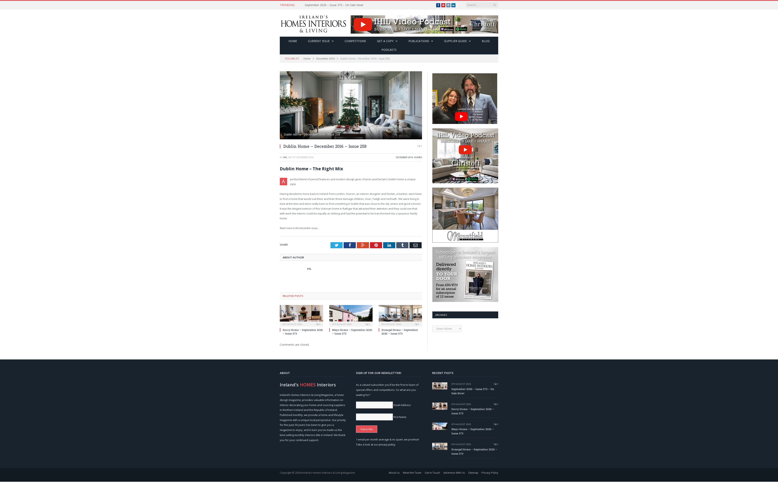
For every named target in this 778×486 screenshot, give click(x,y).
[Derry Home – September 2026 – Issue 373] (301, 315)
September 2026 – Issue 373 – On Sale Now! (472, 391)
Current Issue (319, 41)
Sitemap (473, 472)
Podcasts (389, 50)
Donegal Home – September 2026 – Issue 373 (400, 331)
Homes (418, 157)
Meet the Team (412, 472)
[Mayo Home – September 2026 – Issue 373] (351, 315)
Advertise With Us (454, 472)
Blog (486, 41)
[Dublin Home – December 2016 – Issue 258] (351, 105)
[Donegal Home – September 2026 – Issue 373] (400, 315)
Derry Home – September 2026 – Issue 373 (333, 5)
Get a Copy (385, 41)
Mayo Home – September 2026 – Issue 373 (472, 431)
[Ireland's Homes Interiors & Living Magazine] (313, 23)
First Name (399, 417)
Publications (418, 41)
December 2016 (404, 157)
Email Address (402, 405)
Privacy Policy (490, 472)
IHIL (285, 157)
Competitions (355, 41)
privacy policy (387, 444)
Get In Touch (432, 472)
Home (293, 41)
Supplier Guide (455, 41)
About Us (394, 472)
